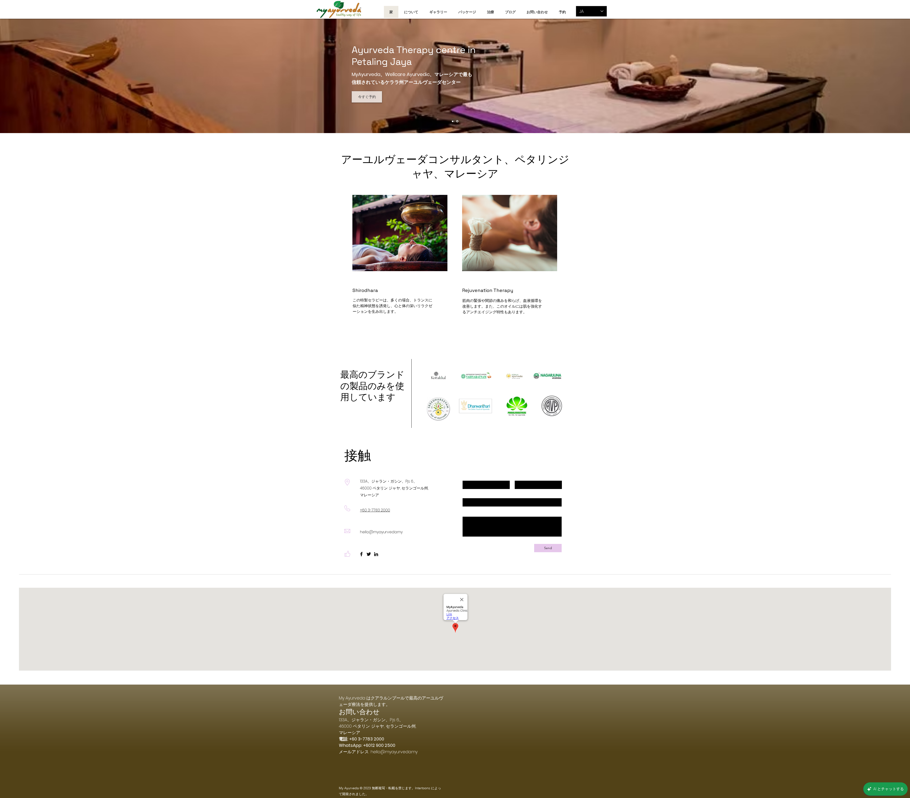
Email (467, 494)
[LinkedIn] (376, 554)
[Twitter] (369, 554)
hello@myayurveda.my (381, 532)
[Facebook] (361, 554)
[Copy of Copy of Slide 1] (453, 121)
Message (469, 512)
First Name (471, 476)
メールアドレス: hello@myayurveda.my (378, 752)
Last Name (523, 476)
